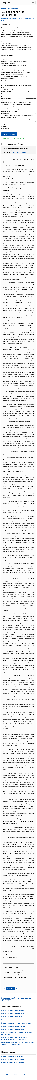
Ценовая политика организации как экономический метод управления (14, 1038)
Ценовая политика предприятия (12, 1059)
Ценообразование (13, 8)
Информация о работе (16, 999)
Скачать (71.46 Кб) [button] (9, 134)
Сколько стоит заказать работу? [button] (14, 138)
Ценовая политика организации (12, 1010)
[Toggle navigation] (33, 2)
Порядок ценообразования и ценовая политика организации (18, 1033)
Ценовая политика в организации (13, 1026)
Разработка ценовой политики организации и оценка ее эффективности (17, 1043)
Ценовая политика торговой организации (16, 1023)
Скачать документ (20, 152)
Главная (3, 8)
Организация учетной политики (12, 1062)
